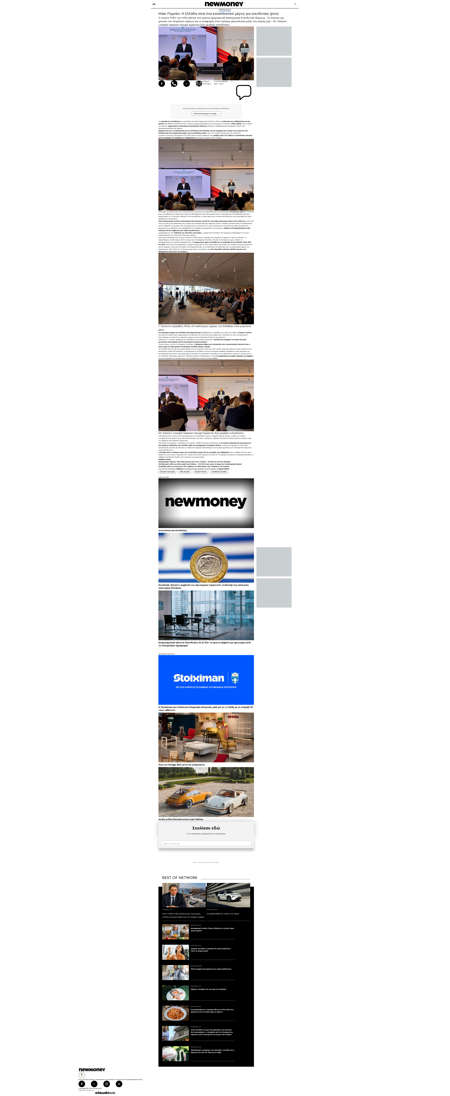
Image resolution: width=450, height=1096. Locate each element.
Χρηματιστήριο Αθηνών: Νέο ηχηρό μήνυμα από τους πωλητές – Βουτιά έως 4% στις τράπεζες (194, 462)
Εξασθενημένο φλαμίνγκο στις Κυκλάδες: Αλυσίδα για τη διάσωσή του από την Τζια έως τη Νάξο (212, 1051)
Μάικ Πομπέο (185, 471)
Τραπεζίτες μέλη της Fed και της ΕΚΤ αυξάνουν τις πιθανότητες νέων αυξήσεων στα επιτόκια (193, 466)
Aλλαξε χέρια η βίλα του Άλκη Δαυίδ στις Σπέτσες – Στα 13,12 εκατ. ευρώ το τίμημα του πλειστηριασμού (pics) (200, 464)
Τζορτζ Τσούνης (201, 471)
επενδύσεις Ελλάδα (219, 471)
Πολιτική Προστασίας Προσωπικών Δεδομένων (107, 1079)
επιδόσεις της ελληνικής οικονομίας (187, 233)
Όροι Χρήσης (84, 1079)
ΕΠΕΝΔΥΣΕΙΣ (225, 9)
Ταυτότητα (129, 1079)
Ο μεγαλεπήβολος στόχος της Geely (223, 913)
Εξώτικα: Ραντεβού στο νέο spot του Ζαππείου (208, 989)
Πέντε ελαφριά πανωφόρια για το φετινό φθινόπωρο (211, 969)
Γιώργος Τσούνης (245, 332)
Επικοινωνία (137, 1079)
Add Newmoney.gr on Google (205, 113)
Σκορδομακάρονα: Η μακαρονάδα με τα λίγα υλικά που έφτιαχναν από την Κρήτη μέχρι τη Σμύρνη (212, 1010)
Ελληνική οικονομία (167, 471)
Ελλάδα (161, 133)
